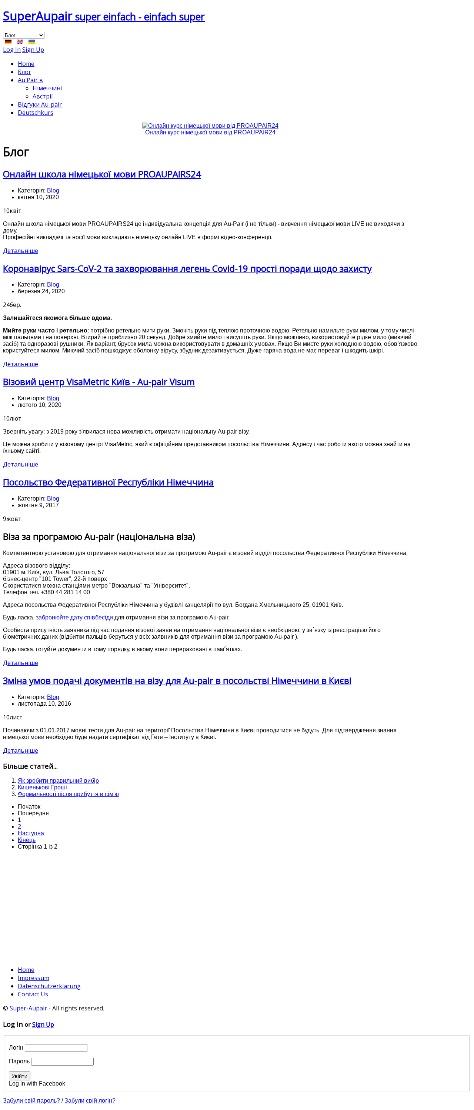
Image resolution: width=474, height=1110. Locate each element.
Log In (12, 50)
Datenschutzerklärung (49, 986)
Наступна (31, 833)
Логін (16, 1047)
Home (26, 64)
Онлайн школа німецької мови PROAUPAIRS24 (102, 174)
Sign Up (33, 50)
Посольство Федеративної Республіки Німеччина (108, 482)
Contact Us (33, 994)
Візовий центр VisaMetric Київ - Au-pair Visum (99, 381)
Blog (53, 190)
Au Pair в (30, 80)
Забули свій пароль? (31, 1100)
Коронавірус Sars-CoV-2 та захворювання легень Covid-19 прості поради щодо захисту (187, 268)
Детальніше (20, 251)
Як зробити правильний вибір (58, 781)
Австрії (43, 96)
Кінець (27, 840)
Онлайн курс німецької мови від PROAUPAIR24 (210, 132)
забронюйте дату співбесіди (74, 617)
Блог (24, 72)
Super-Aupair (28, 1008)
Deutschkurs (35, 112)
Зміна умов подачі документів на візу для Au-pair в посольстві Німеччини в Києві (177, 680)
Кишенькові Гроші (42, 787)
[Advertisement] (210, 908)
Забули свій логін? (90, 1100)
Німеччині (47, 88)
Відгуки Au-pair (40, 104)
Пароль (19, 1061)
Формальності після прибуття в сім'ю (68, 794)
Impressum (33, 978)
